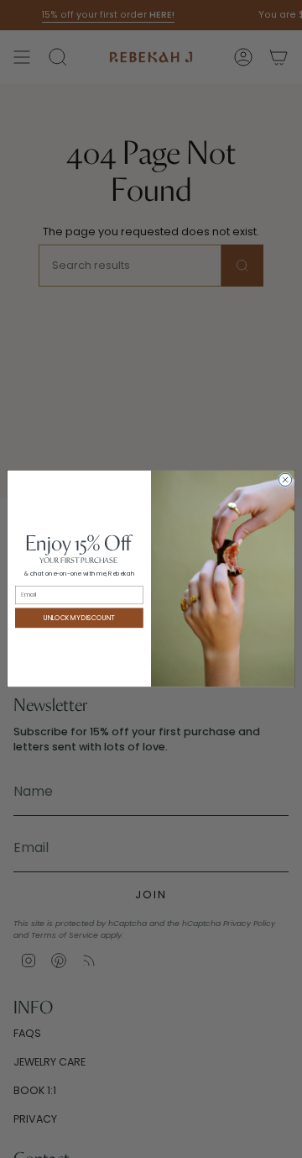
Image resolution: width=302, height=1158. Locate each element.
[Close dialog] (285, 480)
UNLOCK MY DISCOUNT (79, 618)
